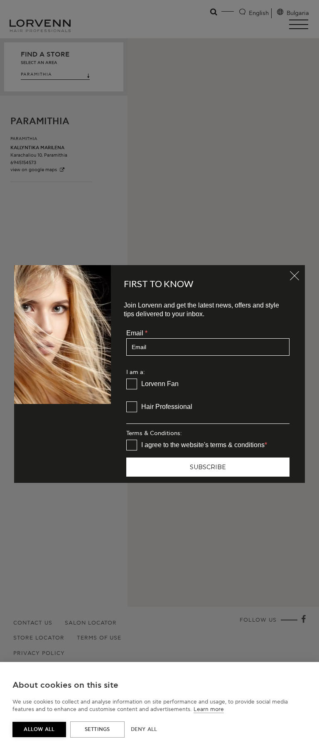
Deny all (144, 729)
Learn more (209, 709)
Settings (97, 729)
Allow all (39, 729)
